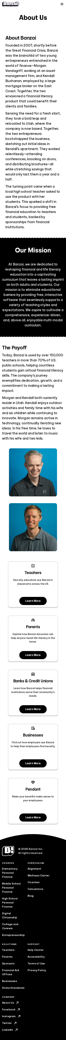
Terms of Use (36, 963)
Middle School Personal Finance (11, 887)
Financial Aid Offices (10, 972)
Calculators (35, 889)
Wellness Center (39, 875)
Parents (7, 956)
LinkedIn (7, 1029)
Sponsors (8, 963)
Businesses (9, 981)
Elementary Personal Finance (9, 872)
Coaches (34, 882)
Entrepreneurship (13, 935)
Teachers (8, 950)
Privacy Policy (37, 970)
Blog (31, 895)
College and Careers (10, 926)
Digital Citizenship (9, 915)
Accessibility (36, 956)
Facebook (8, 1009)
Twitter (7, 1023)
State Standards (13, 988)
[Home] (10, 4)
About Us (8, 1002)
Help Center (36, 950)
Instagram (9, 1016)
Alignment (34, 868)
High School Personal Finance (10, 902)
